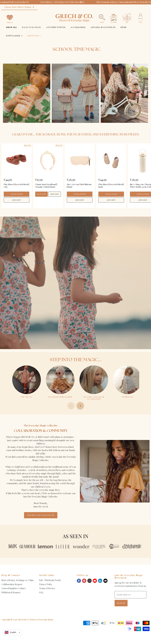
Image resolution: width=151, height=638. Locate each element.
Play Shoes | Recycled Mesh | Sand (111, 185)
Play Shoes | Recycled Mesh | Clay (16, 185)
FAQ (41, 592)
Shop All (11, 27)
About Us (33, 35)
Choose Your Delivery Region (17, 7)
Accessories (78, 27)
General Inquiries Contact (13, 588)
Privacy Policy (45, 584)
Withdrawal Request (10, 592)
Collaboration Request (11, 584)
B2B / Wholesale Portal (49, 580)
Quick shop (16, 200)
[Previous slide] (70, 405)
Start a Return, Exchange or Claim (17, 580)
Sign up (121, 603)
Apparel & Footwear (103, 27)
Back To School (31, 27)
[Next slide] (80, 405)
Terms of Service (47, 588)
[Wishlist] (10, 12)
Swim (123, 27)
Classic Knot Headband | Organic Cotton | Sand (46, 185)
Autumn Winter (55, 27)
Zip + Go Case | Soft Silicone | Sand (79, 185)
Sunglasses (13, 35)
